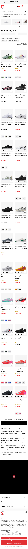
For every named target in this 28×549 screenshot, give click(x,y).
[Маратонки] (6, 22)
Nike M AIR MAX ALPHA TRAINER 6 (6, 65)
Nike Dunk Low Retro (21, 248)
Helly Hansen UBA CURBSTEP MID (20, 96)
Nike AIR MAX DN (6, 124)
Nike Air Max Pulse (6, 401)
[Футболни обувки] (17, 22)
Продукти (23, 14)
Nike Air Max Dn (5, 217)
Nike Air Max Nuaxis (6, 339)
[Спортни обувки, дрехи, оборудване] (2, 7)
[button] (14, 11)
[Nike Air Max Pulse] (7, 392)
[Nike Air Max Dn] (9, 136)
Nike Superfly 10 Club (21, 401)
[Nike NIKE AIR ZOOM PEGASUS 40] (21, 56)
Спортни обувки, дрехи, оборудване (10, 14)
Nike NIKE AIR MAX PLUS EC (6, 96)
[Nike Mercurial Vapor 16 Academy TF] (7, 299)
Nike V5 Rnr (18, 339)
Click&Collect (14, 1)
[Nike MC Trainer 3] (21, 115)
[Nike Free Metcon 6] (21, 177)
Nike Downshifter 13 (7, 248)
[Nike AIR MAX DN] (7, 115)
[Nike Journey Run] (7, 268)
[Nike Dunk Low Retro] (21, 239)
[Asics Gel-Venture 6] (21, 208)
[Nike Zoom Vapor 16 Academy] (7, 361)
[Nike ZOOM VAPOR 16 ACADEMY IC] (6, 382)
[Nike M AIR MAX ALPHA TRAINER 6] (7, 56)
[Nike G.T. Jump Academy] (21, 268)
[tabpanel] (6, 23)
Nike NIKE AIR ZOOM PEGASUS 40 (20, 65)
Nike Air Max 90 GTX (20, 308)
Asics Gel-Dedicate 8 (21, 155)
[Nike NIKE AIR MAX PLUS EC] (7, 87)
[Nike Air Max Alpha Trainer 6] (9, 77)
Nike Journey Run (6, 276)
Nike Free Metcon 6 (20, 186)
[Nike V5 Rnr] (21, 330)
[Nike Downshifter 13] (7, 239)
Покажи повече (14, 423)
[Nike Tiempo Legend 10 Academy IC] (21, 361)
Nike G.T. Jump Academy (19, 277)
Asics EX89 (4, 186)
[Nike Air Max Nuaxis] (7, 330)
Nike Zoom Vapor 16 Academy (7, 370)
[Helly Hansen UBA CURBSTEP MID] (21, 87)
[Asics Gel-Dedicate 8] (21, 146)
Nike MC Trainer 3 (20, 124)
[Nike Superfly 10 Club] (21, 392)
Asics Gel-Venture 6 (20, 217)
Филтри (21, 34)
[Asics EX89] (7, 177)
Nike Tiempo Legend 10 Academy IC (21, 370)
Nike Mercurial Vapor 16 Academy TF (7, 308)
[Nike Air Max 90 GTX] (21, 299)
